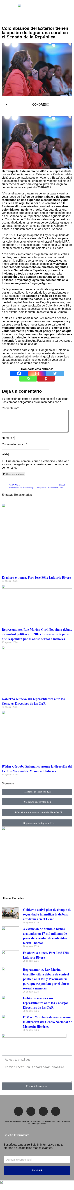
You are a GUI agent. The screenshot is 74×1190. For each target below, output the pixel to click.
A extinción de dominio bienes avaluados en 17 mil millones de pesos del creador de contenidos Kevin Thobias (45, 935)
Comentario (10, 408)
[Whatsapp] (28, 379)
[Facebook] (19, 373)
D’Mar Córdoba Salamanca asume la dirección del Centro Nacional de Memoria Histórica (37, 768)
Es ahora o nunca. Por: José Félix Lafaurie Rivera (36, 577)
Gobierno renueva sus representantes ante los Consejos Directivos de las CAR (33, 701)
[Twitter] (55, 373)
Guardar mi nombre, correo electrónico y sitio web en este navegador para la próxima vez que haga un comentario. (35, 464)
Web (5, 454)
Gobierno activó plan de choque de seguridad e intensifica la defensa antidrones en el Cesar (47, 914)
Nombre (8, 437)
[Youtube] (55, 1111)
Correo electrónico (14, 444)
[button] (5, 12)
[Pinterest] (46, 379)
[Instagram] (37, 373)
